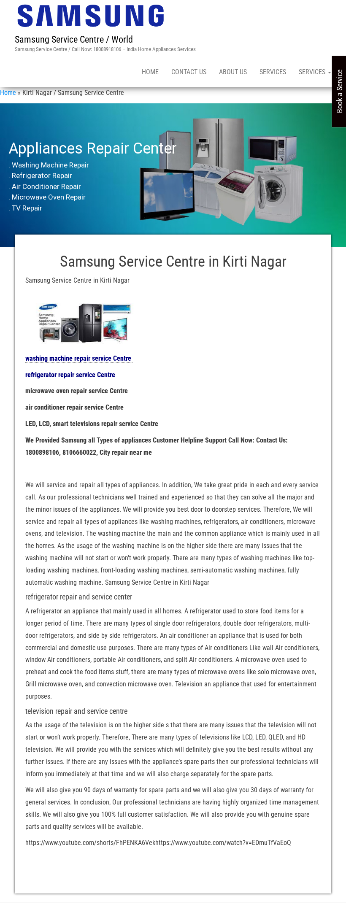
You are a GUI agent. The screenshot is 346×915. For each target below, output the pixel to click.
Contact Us (188, 72)
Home (150, 72)
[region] (173, 175)
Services (273, 72)
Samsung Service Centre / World (74, 39)
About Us (233, 72)
